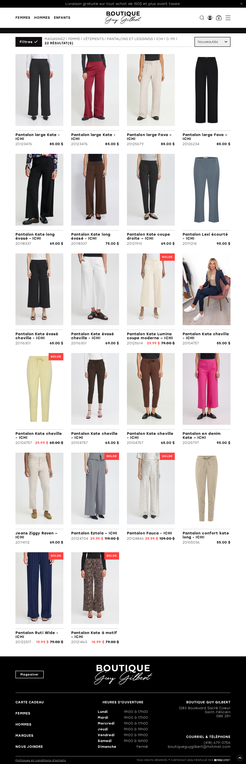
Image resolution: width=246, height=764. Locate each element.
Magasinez (55, 39)
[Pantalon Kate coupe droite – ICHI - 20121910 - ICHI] (151, 200)
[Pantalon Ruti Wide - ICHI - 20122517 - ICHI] (39, 598)
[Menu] (228, 17)
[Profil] (210, 17)
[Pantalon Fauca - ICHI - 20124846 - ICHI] (151, 498)
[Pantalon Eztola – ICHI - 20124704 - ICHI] (95, 498)
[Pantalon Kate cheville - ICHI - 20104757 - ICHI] (207, 299)
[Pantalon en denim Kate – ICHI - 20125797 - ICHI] (207, 399)
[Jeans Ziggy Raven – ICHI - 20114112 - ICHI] (39, 498)
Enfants (62, 18)
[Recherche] (202, 17)
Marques (24, 736)
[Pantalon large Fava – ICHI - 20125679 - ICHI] (151, 100)
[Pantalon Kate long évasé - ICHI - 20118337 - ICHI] (39, 200)
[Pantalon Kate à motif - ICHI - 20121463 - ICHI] (95, 598)
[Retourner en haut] (239, 757)
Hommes (42, 18)
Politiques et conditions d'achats (40, 760)
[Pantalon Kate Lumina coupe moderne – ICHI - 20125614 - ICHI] (151, 299)
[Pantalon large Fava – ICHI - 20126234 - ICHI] (207, 100)
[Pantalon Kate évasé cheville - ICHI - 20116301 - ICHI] (39, 299)
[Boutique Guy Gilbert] (123, 17)
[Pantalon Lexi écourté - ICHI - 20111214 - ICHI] (207, 200)
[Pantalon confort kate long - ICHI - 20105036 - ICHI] (207, 498)
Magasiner (29, 674)
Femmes (22, 18)
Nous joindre (29, 747)
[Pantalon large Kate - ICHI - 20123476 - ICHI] (39, 100)
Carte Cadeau (29, 702)
